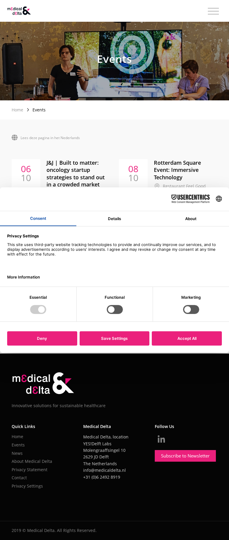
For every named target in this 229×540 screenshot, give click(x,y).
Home (17, 110)
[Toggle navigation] (213, 11)
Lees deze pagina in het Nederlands (50, 137)
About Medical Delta (32, 461)
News (17, 453)
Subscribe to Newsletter (185, 456)
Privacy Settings (27, 486)
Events (18, 445)
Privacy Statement (29, 469)
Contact (19, 477)
